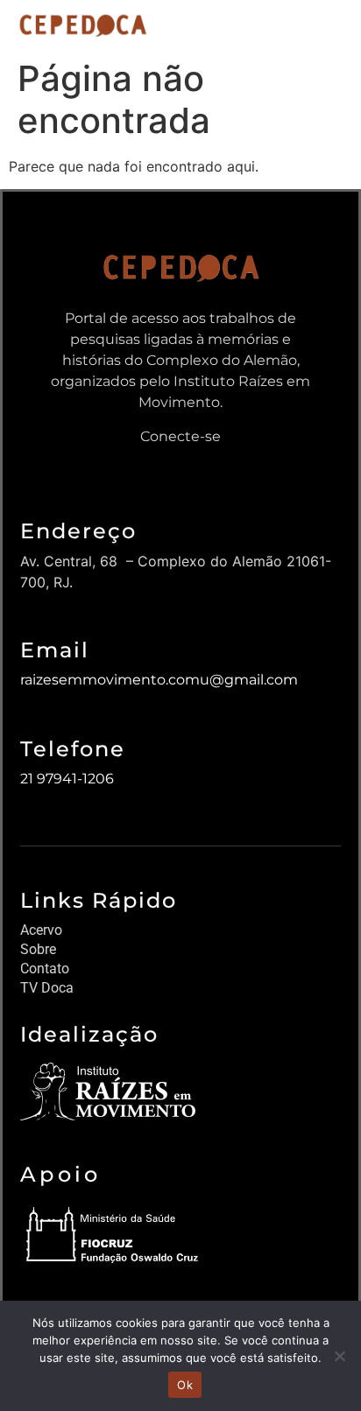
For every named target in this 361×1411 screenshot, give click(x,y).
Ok (185, 1385)
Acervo (41, 930)
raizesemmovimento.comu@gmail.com (159, 679)
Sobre (38, 949)
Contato (44, 968)
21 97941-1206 (67, 778)
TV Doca (47, 987)
